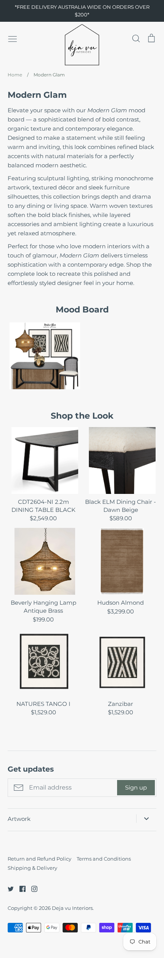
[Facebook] (20, 888)
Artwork (19, 818)
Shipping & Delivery (32, 868)
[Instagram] (31, 888)
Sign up (136, 787)
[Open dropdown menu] (146, 818)
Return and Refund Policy (39, 859)
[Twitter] (8, 888)
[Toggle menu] (13, 38)
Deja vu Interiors (72, 908)
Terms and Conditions (104, 859)
